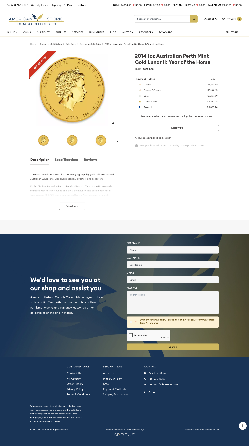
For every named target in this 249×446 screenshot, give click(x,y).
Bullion (12, 32)
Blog (113, 32)
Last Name (133, 257)
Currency (43, 32)
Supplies (61, 32)
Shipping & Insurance (115, 394)
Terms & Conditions (78, 394)
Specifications (67, 160)
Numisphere (96, 32)
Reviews (90, 160)
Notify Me (177, 128)
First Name (133, 243)
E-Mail (130, 272)
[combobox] (162, 19)
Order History (75, 384)
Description (39, 160)
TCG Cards (165, 32)
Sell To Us (232, 32)
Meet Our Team (112, 378)
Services (77, 32)
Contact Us (74, 373)
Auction (127, 32)
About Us (109, 373)
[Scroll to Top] (243, 426)
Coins (27, 32)
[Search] (194, 19)
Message (132, 287)
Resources (146, 32)
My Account (74, 378)
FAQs (106, 384)
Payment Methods (114, 389)
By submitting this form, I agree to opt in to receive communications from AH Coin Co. (177, 321)
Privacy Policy (75, 389)
